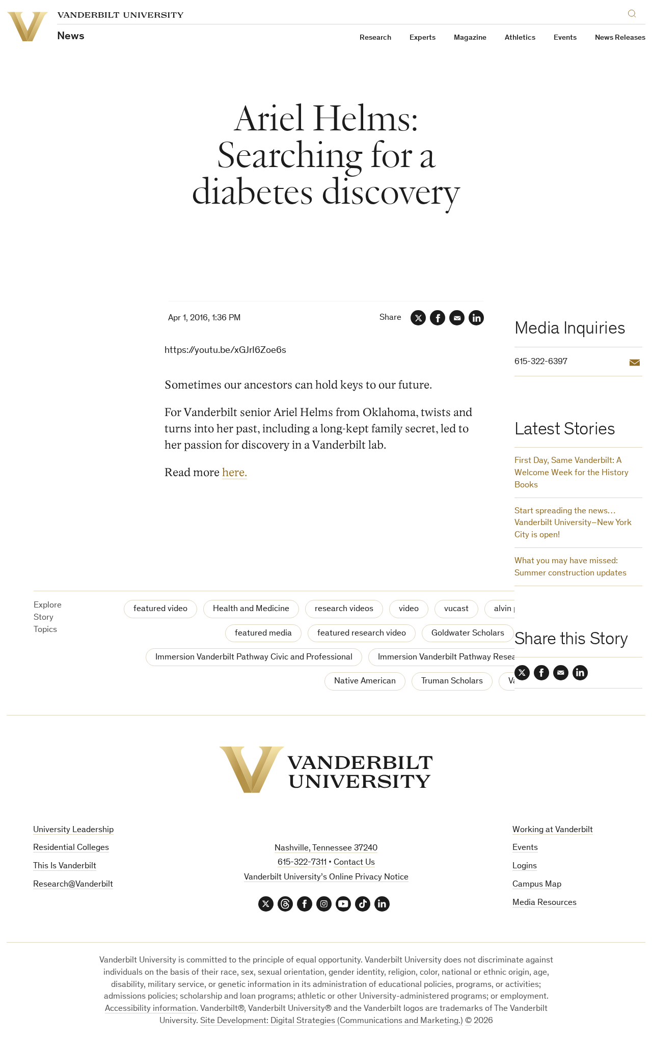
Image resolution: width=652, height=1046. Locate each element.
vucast (456, 609)
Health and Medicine (251, 609)
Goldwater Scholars (467, 633)
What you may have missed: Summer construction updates (570, 567)
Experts (423, 38)
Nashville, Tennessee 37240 (326, 848)
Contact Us (354, 863)
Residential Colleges (71, 848)
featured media (263, 633)
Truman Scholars (452, 681)
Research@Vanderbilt (73, 884)
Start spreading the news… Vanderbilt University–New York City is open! (573, 523)
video (409, 609)
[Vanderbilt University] (326, 769)
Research (375, 38)
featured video (160, 609)
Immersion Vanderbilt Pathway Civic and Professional (253, 657)
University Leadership (73, 830)
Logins (524, 866)
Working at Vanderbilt (552, 830)
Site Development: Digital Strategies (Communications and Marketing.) (331, 1021)
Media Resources (544, 903)
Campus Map (536, 884)
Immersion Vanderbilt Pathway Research (453, 657)
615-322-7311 (302, 863)
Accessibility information (150, 1009)
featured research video (361, 633)
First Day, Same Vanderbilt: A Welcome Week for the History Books (571, 473)
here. (234, 472)
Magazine (470, 38)
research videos (344, 609)
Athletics (520, 38)
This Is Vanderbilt (64, 866)
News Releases (620, 38)
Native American (365, 681)
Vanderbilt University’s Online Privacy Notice (326, 877)
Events (565, 38)
